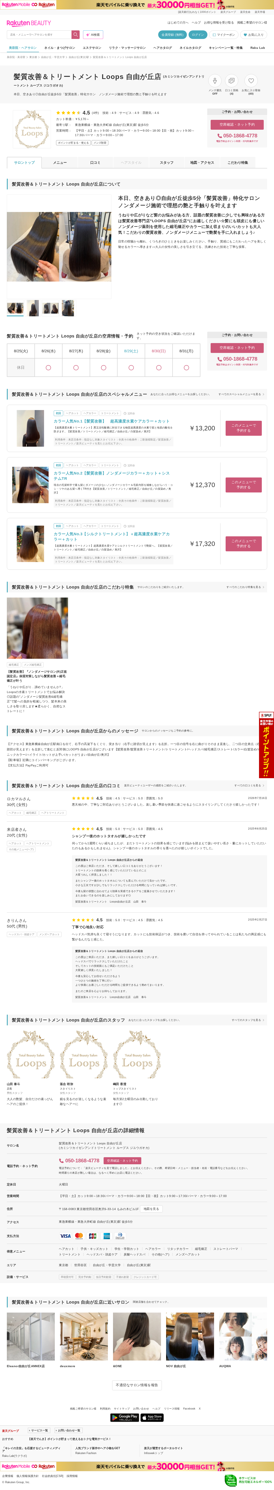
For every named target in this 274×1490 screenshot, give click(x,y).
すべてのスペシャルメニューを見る (240, 394)
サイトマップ (122, 1408)
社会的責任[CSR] (52, 1476)
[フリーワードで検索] (75, 34)
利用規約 (105, 1408)
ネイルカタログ (190, 47)
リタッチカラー (178, 1249)
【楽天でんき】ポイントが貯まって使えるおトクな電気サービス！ (69, 1439)
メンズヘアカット (188, 1254)
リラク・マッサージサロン (127, 47)
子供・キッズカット (94, 1249)
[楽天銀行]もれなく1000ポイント (197, 11)
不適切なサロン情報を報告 (137, 1385)
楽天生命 (245, 11)
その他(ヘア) (160, 1254)
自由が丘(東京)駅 (79, 57)
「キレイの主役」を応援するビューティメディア (31, 1450)
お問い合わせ (141, 1408)
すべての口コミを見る (247, 785)
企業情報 (7, 1476)
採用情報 (72, 1476)
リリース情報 (172, 1408)
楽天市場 (260, 11)
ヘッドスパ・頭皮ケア (102, 1254)
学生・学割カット (127, 1249)
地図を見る (151, 1208)
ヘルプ (196, 22)
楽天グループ (228, 11)
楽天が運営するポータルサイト (163, 1448)
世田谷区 (80, 1265)
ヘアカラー (153, 1249)
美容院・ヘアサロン (23, 47)
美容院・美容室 (16, 57)
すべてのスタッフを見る (246, 1020)
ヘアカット (66, 1249)
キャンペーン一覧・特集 (226, 47)
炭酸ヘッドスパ (134, 1254)
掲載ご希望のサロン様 (252, 22)
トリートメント (69, 1254)
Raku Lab (257, 47)
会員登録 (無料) (172, 34)
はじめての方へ (178, 22)
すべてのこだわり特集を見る (243, 587)
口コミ (95, 162)
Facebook (189, 1408)
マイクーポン (226, 34)
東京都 (33, 57)
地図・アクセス (202, 162)
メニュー (60, 162)
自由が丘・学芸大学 (53, 57)
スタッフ (167, 162)
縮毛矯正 (201, 1249)
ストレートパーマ (225, 1249)
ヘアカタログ (162, 47)
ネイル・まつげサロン (59, 47)
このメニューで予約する (243, 428)
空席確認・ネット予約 (237, 124)
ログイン (198, 34)
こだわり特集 (238, 162)
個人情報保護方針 (27, 1476)
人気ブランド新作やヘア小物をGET (97, 1448)
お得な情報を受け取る (219, 22)
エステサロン (92, 47)
